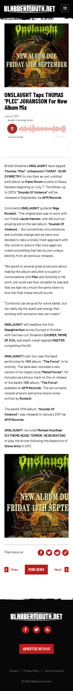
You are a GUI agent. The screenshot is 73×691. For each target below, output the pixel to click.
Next (58, 569)
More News (36, 569)
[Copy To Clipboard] (65, 552)
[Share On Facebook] (41, 552)
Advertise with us (36, 648)
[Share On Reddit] (57, 552)
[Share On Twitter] (49, 552)
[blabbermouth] (29, 12)
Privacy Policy (31, 670)
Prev (14, 569)
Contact (14, 670)
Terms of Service (54, 670)
